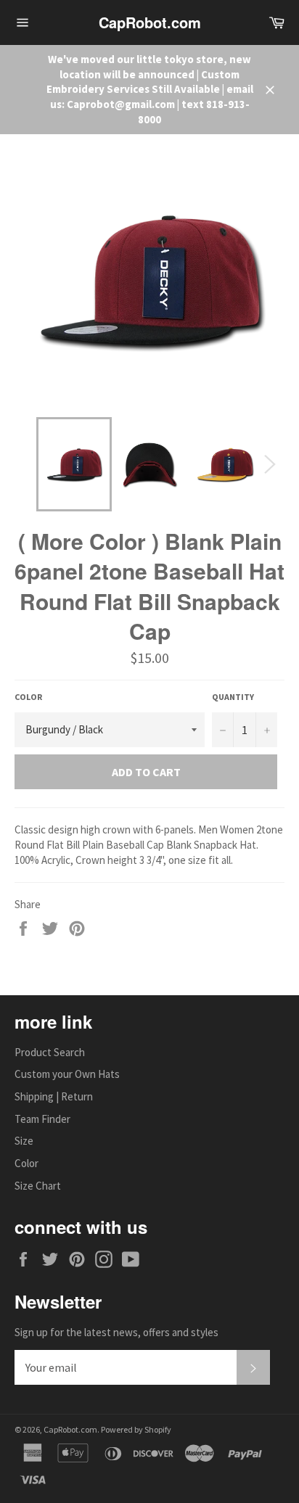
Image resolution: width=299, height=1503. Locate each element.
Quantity (233, 696)
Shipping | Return (54, 1096)
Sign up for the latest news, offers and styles (116, 1332)
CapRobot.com (150, 22)
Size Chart (38, 1186)
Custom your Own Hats (67, 1074)
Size (24, 1141)
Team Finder (42, 1119)
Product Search (50, 1052)
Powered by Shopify (136, 1429)
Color (28, 696)
